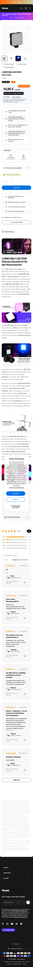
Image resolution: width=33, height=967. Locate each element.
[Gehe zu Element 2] (11, 58)
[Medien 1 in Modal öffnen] (28, 28)
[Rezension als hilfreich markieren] (25, 582)
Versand (27, 961)
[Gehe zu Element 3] (18, 58)
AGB (23, 961)
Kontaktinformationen (17, 964)
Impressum (9, 964)
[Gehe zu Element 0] (4, 58)
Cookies (24, 964)
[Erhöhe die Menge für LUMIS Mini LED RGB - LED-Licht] (11, 182)
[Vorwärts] (30, 2)
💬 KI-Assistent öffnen (16, 222)
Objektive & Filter (11, 14)
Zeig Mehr (9, 730)
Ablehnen (15, 499)
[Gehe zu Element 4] (25, 58)
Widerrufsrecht (7, 961)
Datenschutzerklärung (16, 487)
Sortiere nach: (16, 559)
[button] (22, 531)
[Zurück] (2, 2)
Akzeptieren (15, 493)
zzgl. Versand (16, 97)
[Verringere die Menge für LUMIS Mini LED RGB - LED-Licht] (4, 182)
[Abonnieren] (28, 902)
